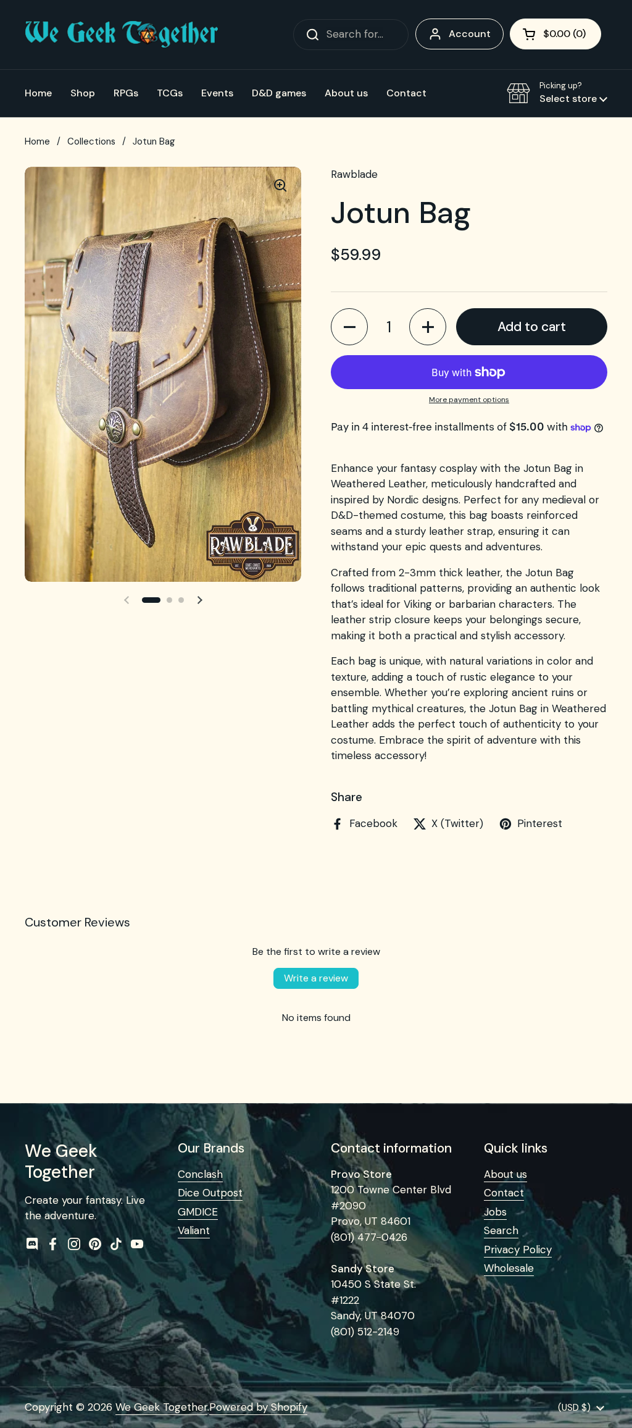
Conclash (200, 1174)
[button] (555, 34)
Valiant (194, 1230)
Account (470, 33)
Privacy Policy (518, 1249)
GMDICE (198, 1212)
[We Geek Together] (121, 34)
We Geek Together (161, 1407)
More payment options (469, 400)
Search (501, 1230)
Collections (91, 141)
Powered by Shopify (258, 1407)
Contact (504, 1192)
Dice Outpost (210, 1192)
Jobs (495, 1212)
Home (37, 141)
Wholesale (509, 1268)
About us (505, 1174)
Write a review (316, 978)
